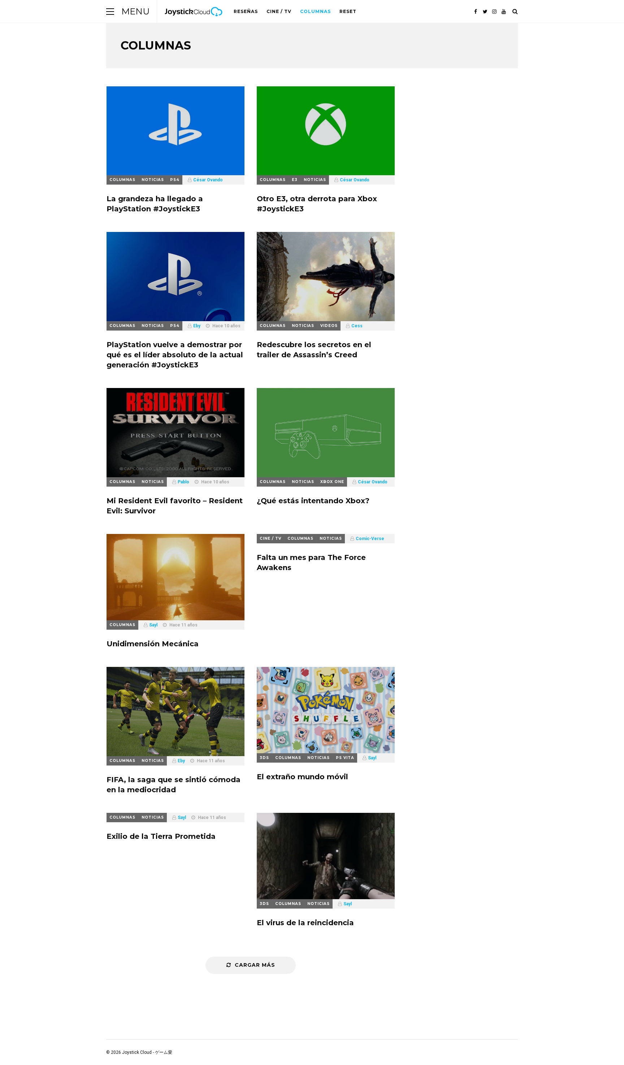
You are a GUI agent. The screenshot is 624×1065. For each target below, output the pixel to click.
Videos (329, 325)
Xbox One (332, 481)
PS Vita (345, 757)
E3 (295, 179)
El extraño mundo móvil (302, 776)
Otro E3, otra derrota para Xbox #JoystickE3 (317, 203)
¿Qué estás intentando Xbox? (313, 500)
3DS (264, 757)
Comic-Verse (370, 538)
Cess (357, 325)
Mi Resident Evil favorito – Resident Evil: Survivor (175, 505)
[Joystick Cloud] (193, 21)
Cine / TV (278, 11)
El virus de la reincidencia (305, 922)
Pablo (183, 481)
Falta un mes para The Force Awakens (311, 562)
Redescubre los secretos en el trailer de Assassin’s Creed (314, 349)
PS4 (174, 179)
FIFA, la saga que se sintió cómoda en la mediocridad (173, 784)
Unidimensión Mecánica (153, 643)
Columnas (315, 11)
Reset (347, 11)
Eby (196, 325)
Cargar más (255, 965)
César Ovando (208, 179)
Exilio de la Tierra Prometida (161, 836)
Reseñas (246, 11)
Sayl (153, 625)
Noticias (153, 179)
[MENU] (110, 11)
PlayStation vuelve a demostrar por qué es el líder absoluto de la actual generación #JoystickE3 (175, 354)
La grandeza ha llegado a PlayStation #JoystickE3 (155, 203)
